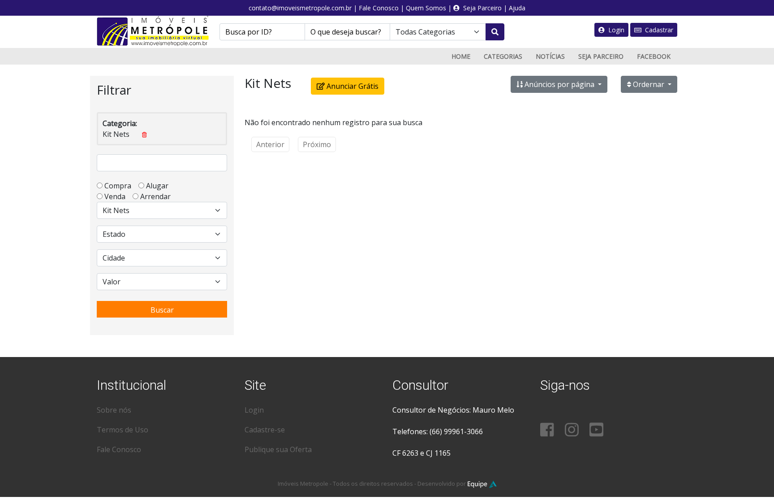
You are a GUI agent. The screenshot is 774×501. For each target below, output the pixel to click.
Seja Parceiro (481, 8)
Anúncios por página (559, 84)
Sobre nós (114, 410)
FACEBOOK (654, 56)
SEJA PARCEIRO (601, 56)
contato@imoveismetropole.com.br (300, 8)
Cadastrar (657, 30)
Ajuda (517, 8)
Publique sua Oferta (278, 449)
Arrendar (154, 196)
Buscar (162, 310)
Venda (118, 196)
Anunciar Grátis (351, 86)
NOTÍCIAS (550, 56)
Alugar (160, 186)
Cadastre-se (265, 430)
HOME (461, 56)
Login (614, 30)
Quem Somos (426, 8)
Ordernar (648, 84)
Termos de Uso (122, 430)
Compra (120, 186)
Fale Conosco (379, 8)
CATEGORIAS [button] (503, 56)
